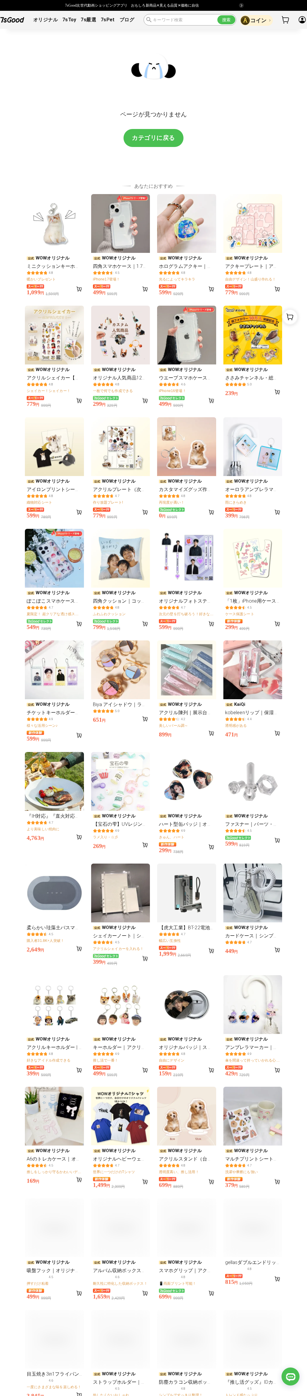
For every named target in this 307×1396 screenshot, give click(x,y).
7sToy (69, 19)
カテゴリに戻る (153, 137)
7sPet (108, 19)
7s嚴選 (88, 19)
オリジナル (45, 19)
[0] (285, 20)
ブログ (127, 19)
